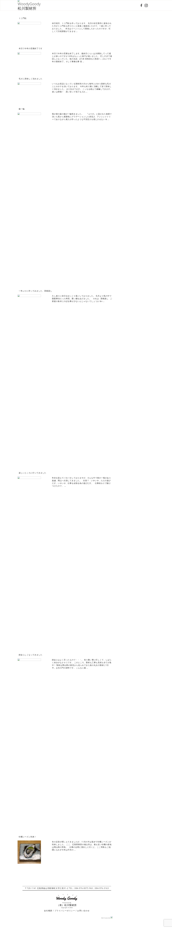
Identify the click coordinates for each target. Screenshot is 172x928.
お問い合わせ (83, 910)
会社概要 (48, 910)
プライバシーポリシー (65, 910)
